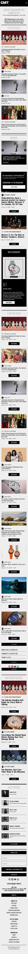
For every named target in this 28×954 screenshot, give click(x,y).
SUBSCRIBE (14, 187)
